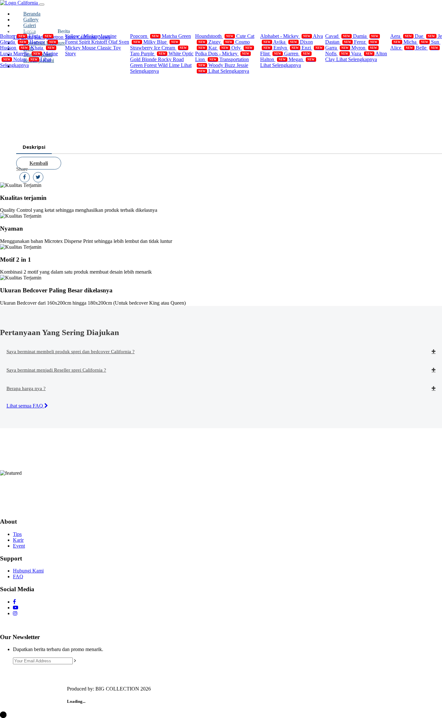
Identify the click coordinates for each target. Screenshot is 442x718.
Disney (80, 30)
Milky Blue (160, 42)
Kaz (218, 47)
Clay (330, 59)
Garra (336, 47)
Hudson (14, 47)
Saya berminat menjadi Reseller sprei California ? (56, 370)
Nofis (336, 53)
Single (209, 30)
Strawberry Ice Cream (158, 47)
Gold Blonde (144, 59)
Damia (365, 36)
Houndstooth (214, 36)
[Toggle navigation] (41, 4)
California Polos (155, 30)
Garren (297, 53)
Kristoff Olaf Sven (110, 42)
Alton (381, 53)
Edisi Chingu (412, 30)
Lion (205, 59)
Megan (302, 59)
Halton (273, 59)
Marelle (26, 53)
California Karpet (352, 30)
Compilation (21, 30)
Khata (43, 47)
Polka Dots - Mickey (222, 53)
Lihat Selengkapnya (25, 62)
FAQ (18, 576)
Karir (18, 540)
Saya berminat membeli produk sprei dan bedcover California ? (70, 351)
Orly (241, 47)
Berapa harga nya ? (26, 388)
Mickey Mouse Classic (89, 47)
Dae (425, 36)
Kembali (38, 163)
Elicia (40, 36)
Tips (17, 534)
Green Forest (144, 65)
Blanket (276, 30)
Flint (270, 53)
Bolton (13, 36)
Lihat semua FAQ (25, 405)
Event (19, 546)
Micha (415, 42)
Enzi (312, 47)
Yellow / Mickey (82, 36)
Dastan (338, 42)
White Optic (181, 53)
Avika (285, 42)
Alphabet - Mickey (285, 36)
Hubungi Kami (28, 570)
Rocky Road (171, 59)
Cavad (337, 36)
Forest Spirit (78, 42)
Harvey (42, 42)
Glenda (13, 42)
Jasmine (108, 36)
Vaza (362, 53)
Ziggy (220, 42)
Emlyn (286, 47)
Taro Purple (148, 53)
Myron (364, 47)
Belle (427, 47)
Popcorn (144, 36)
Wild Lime (169, 65)
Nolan (25, 59)
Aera (401, 36)
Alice (401, 47)
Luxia (6, 53)
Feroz (365, 42)
